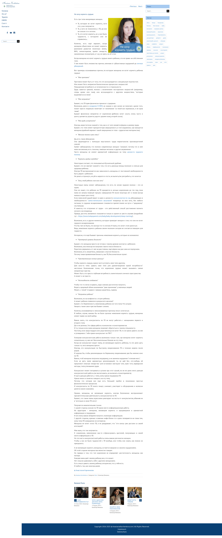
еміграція (163, 41)
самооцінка (149, 59)
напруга (161, 44)
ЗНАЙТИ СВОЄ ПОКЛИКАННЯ (115, 508)
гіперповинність (162, 35)
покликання (165, 47)
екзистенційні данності (152, 41)
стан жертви (150, 62)
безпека (149, 26)
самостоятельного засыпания (100, 200)
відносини (160, 32)
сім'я (165, 62)
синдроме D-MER (96, 106)
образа (148, 47)
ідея (154, 65)
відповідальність (151, 35)
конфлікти (154, 44)
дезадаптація (150, 38)
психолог (155, 50)
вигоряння (149, 29)
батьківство (161, 23)
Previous (133, 6)
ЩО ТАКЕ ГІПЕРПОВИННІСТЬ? (81, 501)
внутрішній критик (151, 32)
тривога (149, 65)
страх (156, 62)
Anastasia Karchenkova (81, 475)
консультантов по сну (121, 198)
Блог (96, 475)
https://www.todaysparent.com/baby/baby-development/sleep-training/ (105, 216)
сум (161, 62)
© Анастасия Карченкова (84, 470)
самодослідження (159, 56)
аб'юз (148, 23)
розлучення (150, 56)
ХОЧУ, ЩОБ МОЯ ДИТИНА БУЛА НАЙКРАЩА (97, 502)
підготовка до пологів (152, 53)
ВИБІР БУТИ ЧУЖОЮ (131, 501)
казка (148, 44)
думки (164, 38)
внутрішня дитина (158, 29)
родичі (162, 53)
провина (149, 50)
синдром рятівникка (160, 59)
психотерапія (163, 50)
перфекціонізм (156, 47)
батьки (153, 23)
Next (140, 6)
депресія (158, 38)
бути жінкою (156, 26)
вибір (163, 26)
